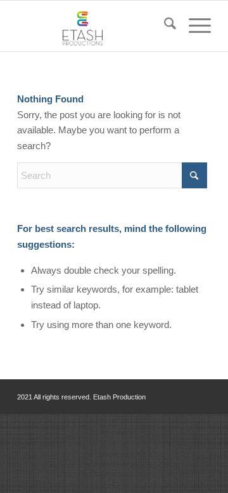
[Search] (163, 26)
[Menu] (193, 26)
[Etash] (94, 26)
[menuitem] (163, 26)
